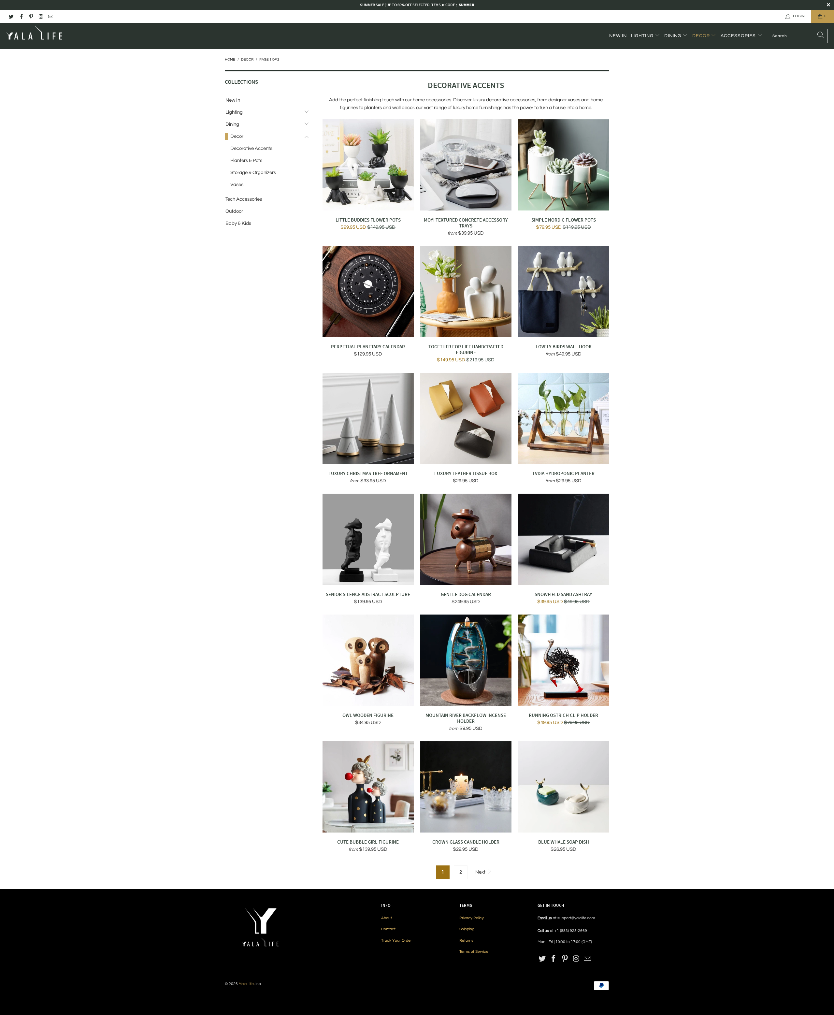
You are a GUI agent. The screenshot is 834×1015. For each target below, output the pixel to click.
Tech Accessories (243, 199)
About (386, 918)
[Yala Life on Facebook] (20, 16)
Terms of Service (473, 952)
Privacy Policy (471, 918)
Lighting (643, 36)
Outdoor (234, 211)
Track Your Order (396, 940)
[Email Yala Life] (50, 16)
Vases (236, 184)
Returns (466, 940)
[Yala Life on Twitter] (11, 16)
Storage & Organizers (253, 172)
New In (618, 36)
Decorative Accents (251, 148)
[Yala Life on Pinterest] (31, 16)
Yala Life (246, 984)
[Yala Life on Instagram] (40, 16)
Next (480, 872)
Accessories (739, 36)
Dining (673, 36)
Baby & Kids (238, 223)
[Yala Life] (35, 36)
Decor (701, 36)
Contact (388, 929)
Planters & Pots (246, 160)
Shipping (466, 929)
